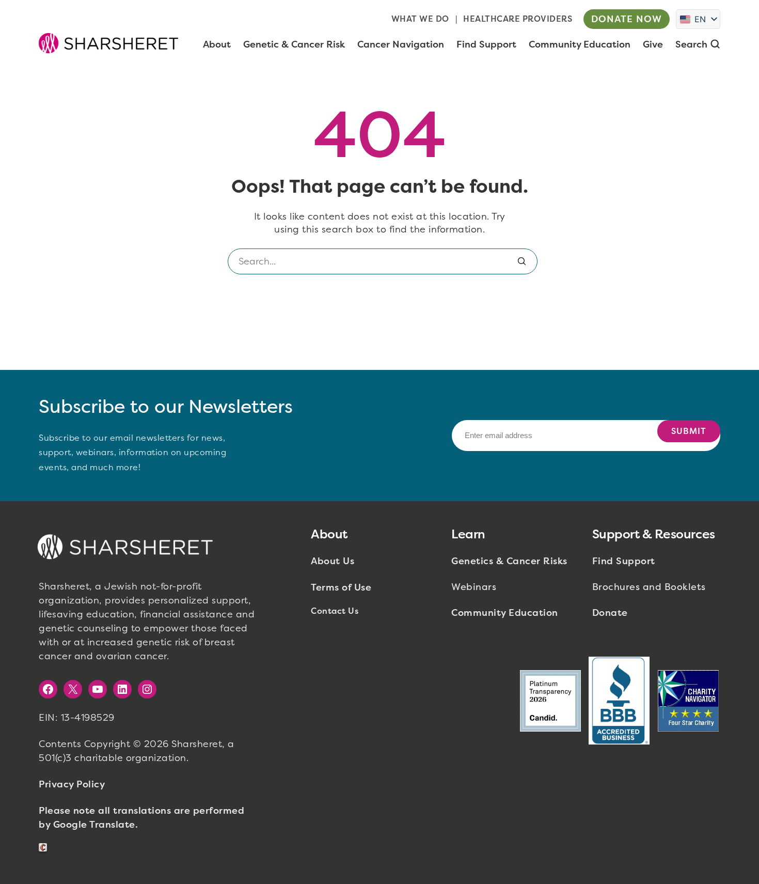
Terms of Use (341, 587)
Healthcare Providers (517, 19)
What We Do (420, 19)
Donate (610, 612)
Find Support (623, 561)
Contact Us (334, 611)
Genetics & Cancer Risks (509, 561)
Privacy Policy (72, 784)
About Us (332, 561)
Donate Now (626, 19)
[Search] (522, 261)
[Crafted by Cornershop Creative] (45, 847)
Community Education (504, 612)
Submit (688, 431)
